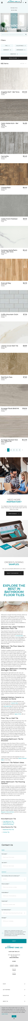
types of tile (18, 714)
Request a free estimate (7, 812)
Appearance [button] (20, 49)
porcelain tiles (7, 706)
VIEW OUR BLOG (13, 513)
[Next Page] (22, 450)
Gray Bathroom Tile (8, 821)
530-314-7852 (14, 10)
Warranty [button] (6, 49)
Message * (4, 917)
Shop (4, 983)
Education (6, 995)
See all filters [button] (13, 58)
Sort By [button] (22, 63)
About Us (5, 1001)
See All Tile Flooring (8, 824)
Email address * (5, 892)
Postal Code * (5, 901)
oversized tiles (19, 635)
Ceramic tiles (14, 703)
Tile (15, 15)
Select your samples (12, 573)
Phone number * (5, 883)
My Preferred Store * (6, 909)
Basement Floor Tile (8, 829)
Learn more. (5, 1014)
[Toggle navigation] (2, 2)
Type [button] (6, 45)
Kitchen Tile (6, 832)
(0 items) (25, 2)
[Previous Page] (5, 450)
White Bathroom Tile (8, 823)
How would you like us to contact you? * (11, 875)
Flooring (10, 15)
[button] (21, 2)
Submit (14, 941)
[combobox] (13, 34)
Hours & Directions (14, 957)
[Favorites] (23, 2)
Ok (14, 1016)
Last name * (4, 862)
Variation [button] (13, 54)
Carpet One (3, 15)
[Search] (26, 34)
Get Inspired (6, 989)
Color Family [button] (20, 45)
